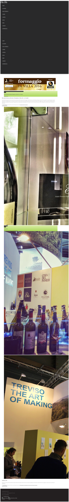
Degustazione (6, 230)
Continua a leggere (4, 105)
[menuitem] (29, 5)
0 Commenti (26, 104)
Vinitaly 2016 (6, 225)
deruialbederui (5, 104)
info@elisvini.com (6, 496)
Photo (17, 230)
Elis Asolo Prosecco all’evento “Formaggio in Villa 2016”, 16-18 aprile (13, 91)
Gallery (5, 92)
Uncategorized (6, 96)
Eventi (13, 230)
